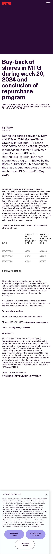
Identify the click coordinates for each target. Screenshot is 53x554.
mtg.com (16, 328)
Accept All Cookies (14, 534)
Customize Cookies (25, 544)
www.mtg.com (9, 341)
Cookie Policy (36, 526)
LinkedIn (26, 328)
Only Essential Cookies (35, 534)
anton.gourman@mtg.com (36, 322)
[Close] (46, 494)
